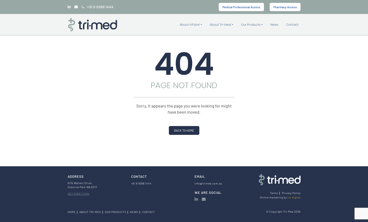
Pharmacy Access (285, 7)
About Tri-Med (221, 24)
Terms (274, 193)
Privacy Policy (291, 193)
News (274, 24)
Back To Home (184, 130)
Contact (292, 24)
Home (72, 212)
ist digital (294, 197)
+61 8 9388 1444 (100, 7)
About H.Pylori (190, 24)
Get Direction (78, 193)
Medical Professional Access (241, 7)
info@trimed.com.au (208, 183)
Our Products (251, 24)
